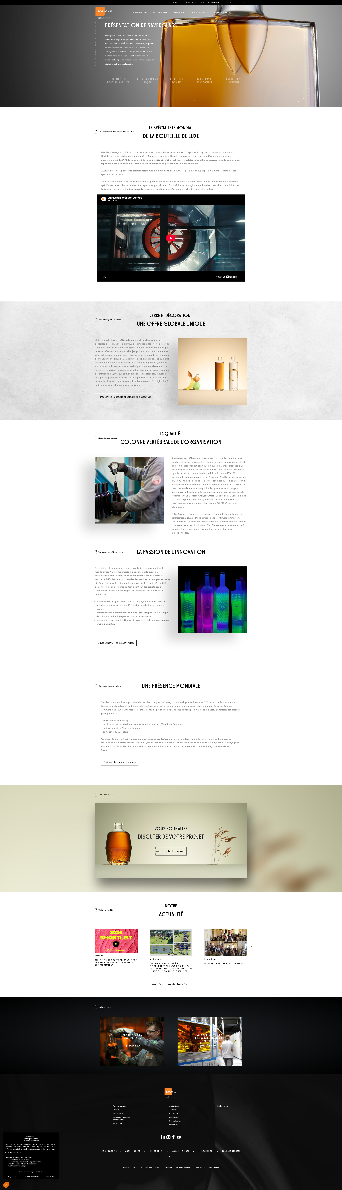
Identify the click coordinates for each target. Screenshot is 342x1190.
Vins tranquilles (119, 1113)
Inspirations (179, 13)
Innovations (173, 1125)
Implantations (223, 1106)
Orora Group (199, 1168)
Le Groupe (176, 2)
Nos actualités (190, 2)
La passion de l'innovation (205, 81)
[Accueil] (104, 13)
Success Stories (175, 1121)
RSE (200, 2)
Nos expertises (140, 13)
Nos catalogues (120, 1106)
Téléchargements (213, 2)
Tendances (173, 1110)
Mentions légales (130, 1168)
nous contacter (231, 1151)
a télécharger (206, 1151)
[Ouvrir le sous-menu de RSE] (203, 2)
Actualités (168, 1168)
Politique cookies (183, 1168)
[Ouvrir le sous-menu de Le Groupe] (181, 2)
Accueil (95, 63)
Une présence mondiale (234, 81)
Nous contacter (222, 13)
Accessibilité (214, 1168)
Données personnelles (150, 1168)
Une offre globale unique (147, 81)
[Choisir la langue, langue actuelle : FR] (231, 2)
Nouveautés (173, 1113)
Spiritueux (117, 1110)
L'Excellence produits (176, 81)
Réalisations (174, 1117)
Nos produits (160, 13)
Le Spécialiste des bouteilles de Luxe (118, 81)
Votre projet (132, 1151)
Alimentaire (117, 1123)
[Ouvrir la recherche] (237, 2)
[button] (249, 946)
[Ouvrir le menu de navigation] (244, 2)
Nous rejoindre (200, 13)
